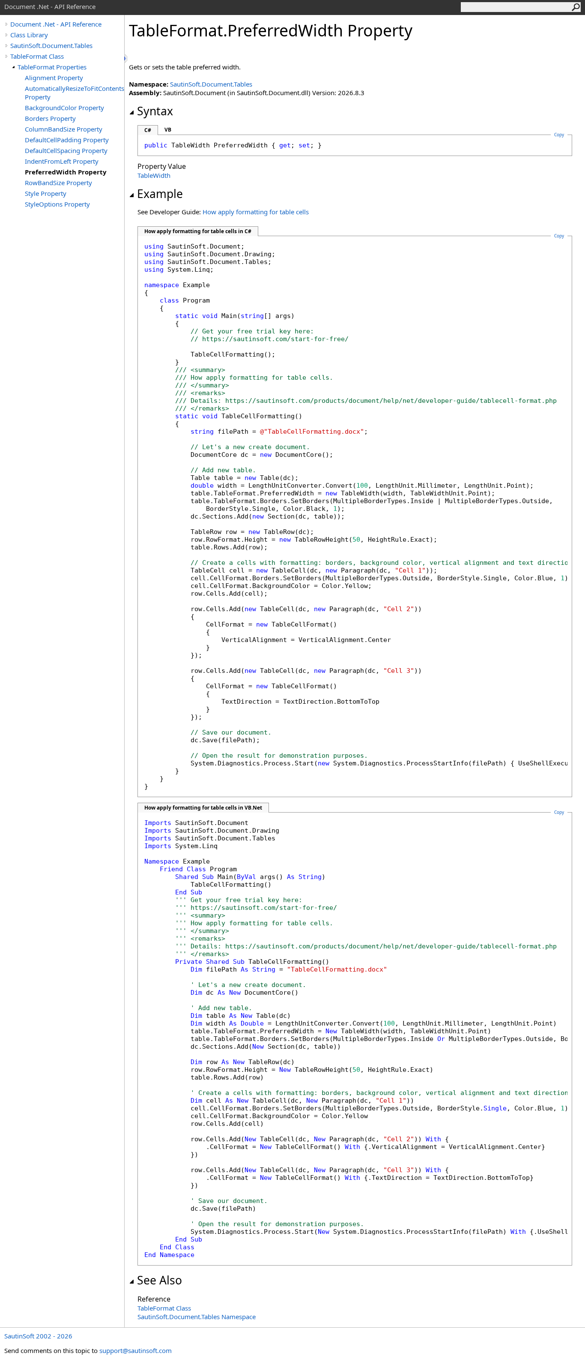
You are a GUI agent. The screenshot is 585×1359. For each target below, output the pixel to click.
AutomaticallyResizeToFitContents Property (74, 92)
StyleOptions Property (57, 204)
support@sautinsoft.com (135, 1350)
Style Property (45, 193)
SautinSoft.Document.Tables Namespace (196, 1316)
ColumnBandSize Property (63, 129)
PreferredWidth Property (66, 172)
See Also (159, 1280)
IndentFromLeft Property (61, 161)
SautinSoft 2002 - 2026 (38, 1336)
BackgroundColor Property (64, 107)
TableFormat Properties (52, 67)
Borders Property (50, 118)
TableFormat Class (37, 56)
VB (167, 129)
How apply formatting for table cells (256, 211)
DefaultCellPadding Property (67, 139)
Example (160, 193)
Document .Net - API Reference (55, 24)
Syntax (155, 111)
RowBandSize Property (58, 182)
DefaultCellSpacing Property (66, 150)
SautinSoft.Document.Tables (51, 45)
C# (147, 130)
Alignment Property (54, 77)
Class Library (29, 34)
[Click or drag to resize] (126, 58)
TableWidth (153, 175)
